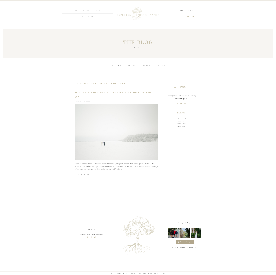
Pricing (96, 10)
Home (77, 10)
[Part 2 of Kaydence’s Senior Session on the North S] (196, 233)
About (86, 10)
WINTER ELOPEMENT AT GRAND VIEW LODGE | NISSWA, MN (114, 94)
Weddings (131, 65)
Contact (192, 10)
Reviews (91, 16)
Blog (182, 10)
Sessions (161, 65)
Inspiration (146, 65)
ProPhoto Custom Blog (154, 273)
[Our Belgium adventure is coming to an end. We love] (173, 233)
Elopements (116, 65)
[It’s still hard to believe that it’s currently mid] (185, 233)
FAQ (81, 16)
